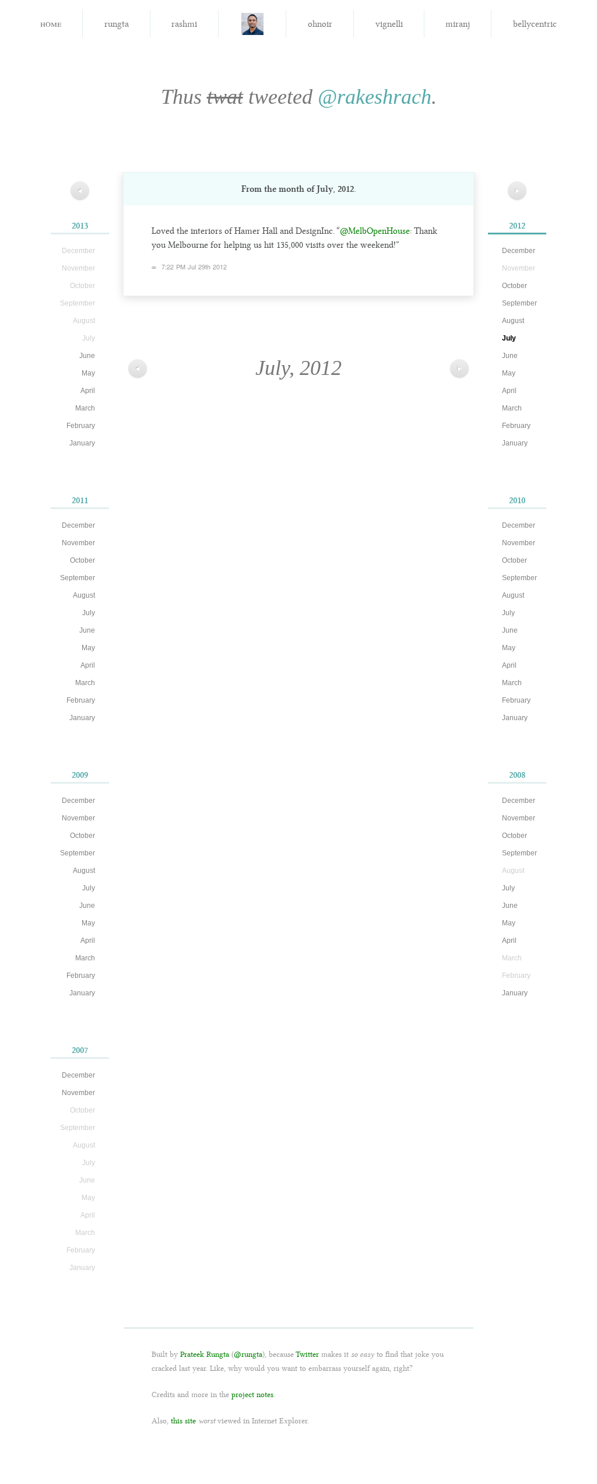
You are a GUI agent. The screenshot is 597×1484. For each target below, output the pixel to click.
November (78, 543)
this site (183, 1420)
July (88, 613)
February (80, 426)
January (82, 443)
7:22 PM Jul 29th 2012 (194, 266)
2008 (517, 775)
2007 (80, 1050)
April (87, 391)
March (85, 408)
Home (50, 23)
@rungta (248, 1354)
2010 (517, 500)
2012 (517, 225)
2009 (80, 775)
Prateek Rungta (204, 1354)
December (78, 525)
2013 (80, 225)
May (88, 373)
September (77, 578)
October (82, 560)
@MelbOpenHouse (375, 231)
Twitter (307, 1354)
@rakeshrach (374, 96)
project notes (252, 1394)
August (84, 595)
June (87, 356)
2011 (80, 500)
